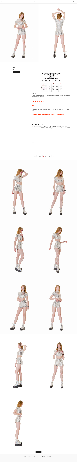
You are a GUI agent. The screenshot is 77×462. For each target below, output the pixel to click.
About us (30, 456)
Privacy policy (42, 456)
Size (14, 67)
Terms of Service (50, 456)
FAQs (33, 105)
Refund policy (36, 456)
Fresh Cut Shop (38, 2)
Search (25, 456)
